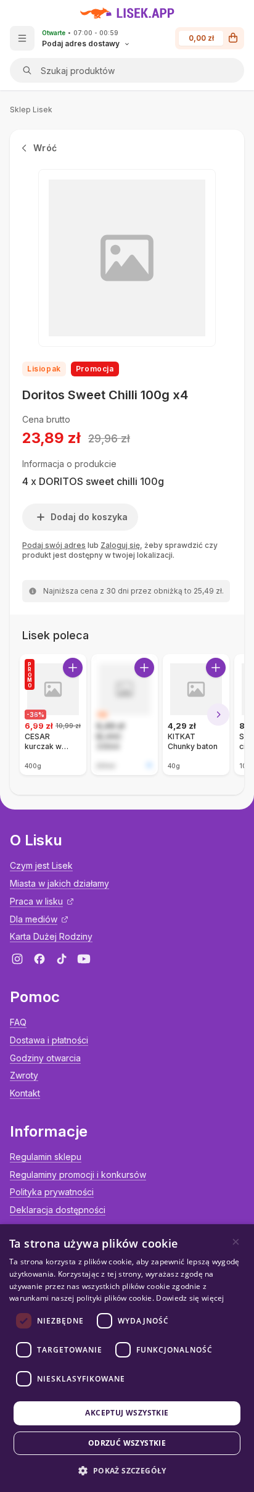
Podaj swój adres (54, 545)
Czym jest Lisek (41, 865)
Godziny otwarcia (45, 1058)
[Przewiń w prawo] (218, 714)
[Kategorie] (22, 38)
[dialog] (127, 1358)
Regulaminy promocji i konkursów (78, 1174)
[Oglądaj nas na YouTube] (83, 958)
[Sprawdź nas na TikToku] (61, 958)
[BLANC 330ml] (124, 714)
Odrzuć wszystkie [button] (127, 1443)
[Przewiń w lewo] (36, 714)
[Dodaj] (73, 668)
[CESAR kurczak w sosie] (53, 714)
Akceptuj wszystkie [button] (126, 1412)
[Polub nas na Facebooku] (39, 958)
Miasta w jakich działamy (59, 883)
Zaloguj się (120, 545)
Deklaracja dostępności (57, 1209)
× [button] (236, 1242)
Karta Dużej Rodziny (51, 936)
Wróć (45, 148)
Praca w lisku (36, 901)
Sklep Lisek (31, 109)
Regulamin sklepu (45, 1156)
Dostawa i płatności (49, 1040)
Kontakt (25, 1093)
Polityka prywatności (52, 1192)
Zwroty (24, 1075)
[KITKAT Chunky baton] (196, 714)
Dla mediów (33, 919)
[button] (127, 1470)
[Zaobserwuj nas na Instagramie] (17, 958)
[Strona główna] (127, 13)
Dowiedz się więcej (190, 1298)
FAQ (18, 1022)
